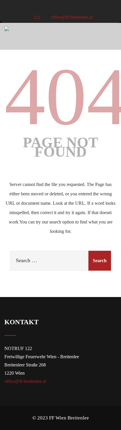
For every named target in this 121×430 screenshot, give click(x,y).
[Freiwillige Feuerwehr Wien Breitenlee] (6, 28)
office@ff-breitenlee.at (71, 17)
